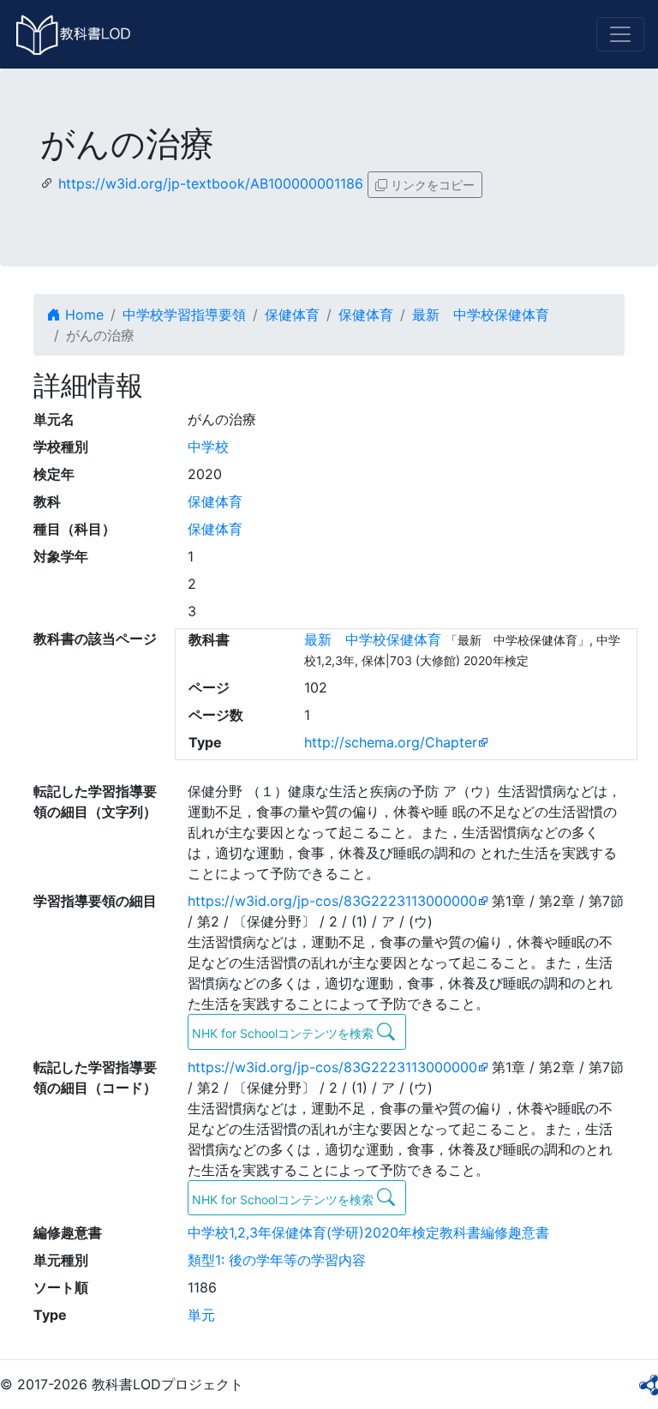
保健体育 (292, 314)
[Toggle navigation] (620, 34)
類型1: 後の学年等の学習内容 (277, 1259)
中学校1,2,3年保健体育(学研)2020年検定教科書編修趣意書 (368, 1232)
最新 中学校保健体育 (480, 314)
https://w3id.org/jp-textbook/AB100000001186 (210, 183)
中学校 (208, 446)
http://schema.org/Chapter (390, 742)
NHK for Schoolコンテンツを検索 (284, 1033)
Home (82, 314)
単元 (201, 1314)
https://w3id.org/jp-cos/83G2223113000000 (332, 900)
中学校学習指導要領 (184, 314)
